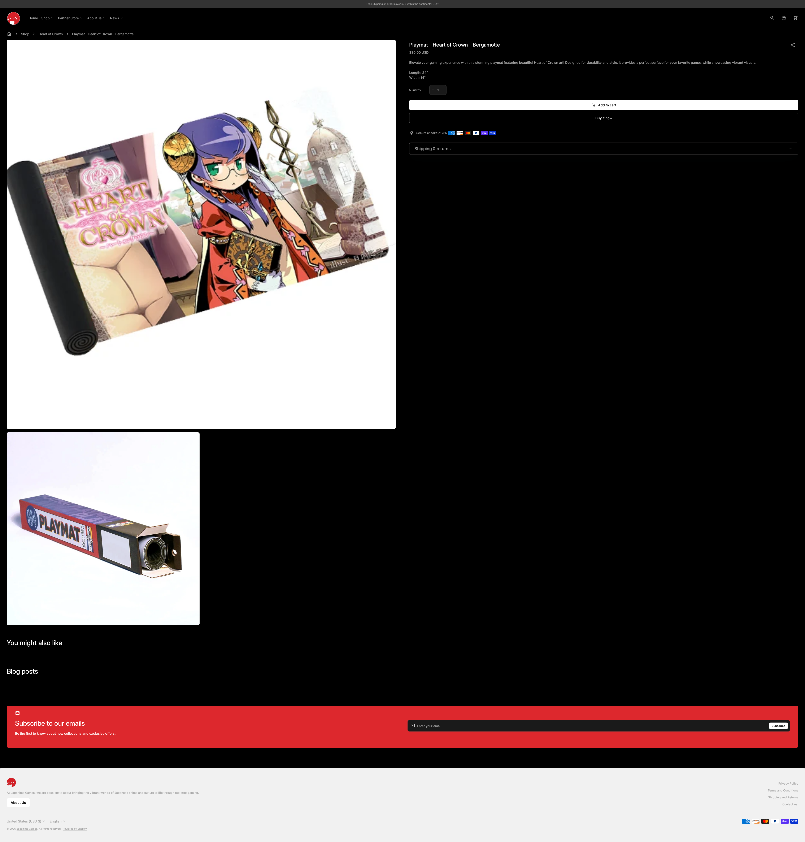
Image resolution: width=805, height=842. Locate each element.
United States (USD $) (26, 821)
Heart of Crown (51, 34)
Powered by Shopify (75, 828)
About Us (20, 803)
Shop (47, 18)
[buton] (26, 821)
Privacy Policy (788, 783)
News (116, 18)
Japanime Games (27, 828)
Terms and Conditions (783, 790)
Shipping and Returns (783, 797)
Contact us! (790, 804)
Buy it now (603, 118)
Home (33, 18)
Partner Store (70, 18)
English (58, 821)
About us (96, 18)
